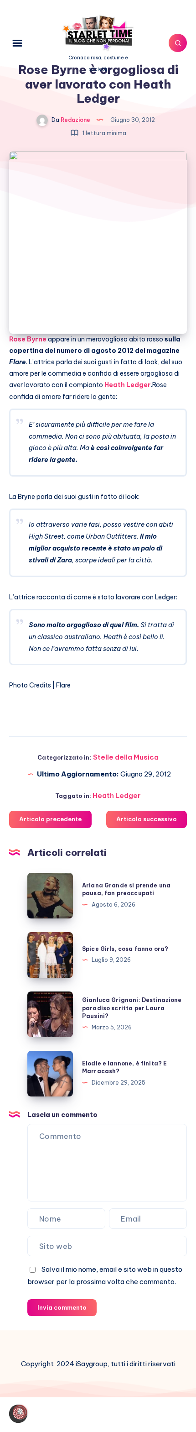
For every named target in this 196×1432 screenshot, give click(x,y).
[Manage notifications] (20, 1412)
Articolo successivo (146, 819)
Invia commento (62, 1307)
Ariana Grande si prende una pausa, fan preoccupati (126, 889)
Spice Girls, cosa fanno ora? (125, 948)
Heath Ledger (117, 795)
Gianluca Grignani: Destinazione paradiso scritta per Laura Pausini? (132, 1008)
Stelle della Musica (126, 757)
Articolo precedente (50, 819)
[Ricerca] (178, 43)
